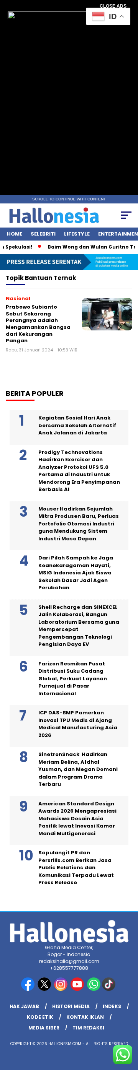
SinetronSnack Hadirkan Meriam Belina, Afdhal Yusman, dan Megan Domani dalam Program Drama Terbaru (78, 769)
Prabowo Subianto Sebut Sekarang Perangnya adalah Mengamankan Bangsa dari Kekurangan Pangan (38, 323)
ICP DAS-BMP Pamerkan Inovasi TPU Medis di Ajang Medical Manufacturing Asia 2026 (77, 724)
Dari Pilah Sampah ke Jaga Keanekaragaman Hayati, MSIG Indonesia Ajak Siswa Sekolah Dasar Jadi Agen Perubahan (75, 572)
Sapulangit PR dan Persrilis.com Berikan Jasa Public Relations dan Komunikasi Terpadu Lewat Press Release (76, 867)
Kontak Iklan (85, 1017)
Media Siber (43, 1027)
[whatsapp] (93, 989)
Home (14, 233)
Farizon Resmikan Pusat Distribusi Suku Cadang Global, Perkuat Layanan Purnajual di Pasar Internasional (72, 678)
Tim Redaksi (88, 1027)
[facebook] (28, 989)
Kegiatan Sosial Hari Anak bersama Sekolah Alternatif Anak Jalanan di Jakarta (77, 425)
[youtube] (78, 989)
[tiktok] (109, 989)
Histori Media (71, 1006)
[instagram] (61, 989)
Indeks (112, 1006)
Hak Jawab (24, 1006)
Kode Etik (40, 1017)
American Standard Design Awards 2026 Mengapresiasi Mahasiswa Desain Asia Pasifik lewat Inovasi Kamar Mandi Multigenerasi (77, 818)
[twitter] (45, 989)
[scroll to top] (127, 1025)
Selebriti (43, 233)
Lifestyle (77, 233)
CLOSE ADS (113, 6)
